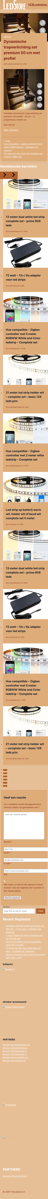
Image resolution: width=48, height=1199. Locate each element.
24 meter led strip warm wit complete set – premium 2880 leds (24, 153)
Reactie (8, 842)
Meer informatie (11, 130)
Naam (7, 853)
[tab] (5, 770)
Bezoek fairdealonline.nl (14, 1060)
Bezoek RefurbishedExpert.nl (16, 1045)
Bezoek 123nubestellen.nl (15, 1054)
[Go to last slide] (4, 175)
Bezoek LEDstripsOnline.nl (15, 1048)
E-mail (7, 863)
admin (10, 64)
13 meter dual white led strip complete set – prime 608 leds (25, 221)
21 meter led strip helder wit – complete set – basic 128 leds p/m (25, 397)
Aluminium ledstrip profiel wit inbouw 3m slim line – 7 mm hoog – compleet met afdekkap (25, 929)
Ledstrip (7, 37)
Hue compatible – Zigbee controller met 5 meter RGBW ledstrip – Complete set (23, 144)
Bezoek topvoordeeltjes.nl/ (15, 1057)
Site (5, 874)
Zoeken (6, 907)
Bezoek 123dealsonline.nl (15, 1051)
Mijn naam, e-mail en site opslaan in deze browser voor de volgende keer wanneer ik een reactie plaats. (24, 887)
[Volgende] (13, 175)
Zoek (40, 911)
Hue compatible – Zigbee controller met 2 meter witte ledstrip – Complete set (25, 455)
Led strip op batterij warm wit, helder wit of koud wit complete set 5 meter (23, 514)
